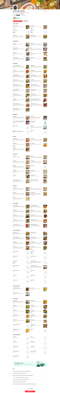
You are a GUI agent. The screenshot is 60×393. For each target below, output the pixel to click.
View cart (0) (30, 391)
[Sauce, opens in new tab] (31, 388)
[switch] (16, 15)
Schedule (22, 13)
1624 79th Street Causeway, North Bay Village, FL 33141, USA (21, 12)
